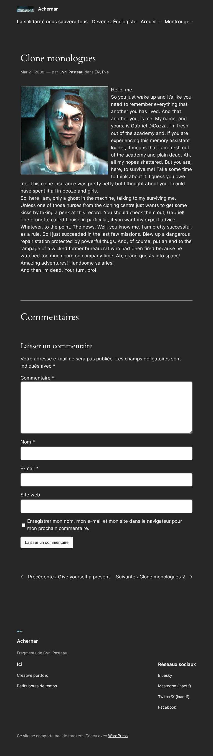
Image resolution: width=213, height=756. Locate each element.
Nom (28, 442)
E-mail (30, 468)
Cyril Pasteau (71, 72)
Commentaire (37, 378)
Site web (30, 495)
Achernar (48, 9)
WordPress (118, 735)
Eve (105, 72)
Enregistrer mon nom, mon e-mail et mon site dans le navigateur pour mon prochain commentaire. (104, 524)
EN (97, 72)
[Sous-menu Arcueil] (159, 21)
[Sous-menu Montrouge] (192, 21)
